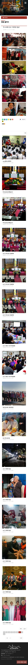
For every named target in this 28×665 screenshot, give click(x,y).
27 (11, 632)
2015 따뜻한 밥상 (7, 468)
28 (14, 632)
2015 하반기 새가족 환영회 (9, 345)
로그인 (14, 8)
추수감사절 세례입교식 (8, 192)
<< (4, 632)
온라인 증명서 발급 (14, 9)
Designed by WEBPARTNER (6, 658)
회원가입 (17, 8)
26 (9, 632)
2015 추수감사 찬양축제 (8, 253)
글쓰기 (25, 628)
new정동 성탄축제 (7, 161)
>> (4, 634)
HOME (10, 8)
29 (17, 632)
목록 (25, 133)
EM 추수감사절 (6, 438)
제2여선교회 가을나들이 (8, 407)
